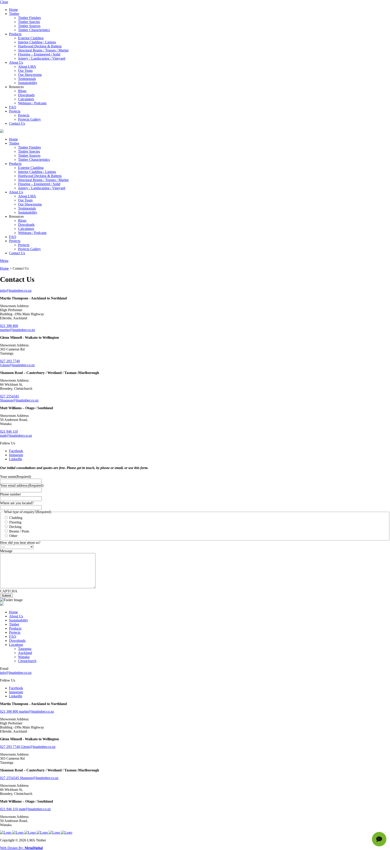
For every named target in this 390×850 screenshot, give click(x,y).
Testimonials (27, 79)
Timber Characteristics (34, 30)
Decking (15, 527)
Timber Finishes (29, 18)
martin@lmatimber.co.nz (17, 330)
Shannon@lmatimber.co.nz (19, 400)
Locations (16, 645)
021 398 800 (9, 326)
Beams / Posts (19, 531)
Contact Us (17, 123)
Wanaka (24, 657)
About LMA (27, 66)
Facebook (16, 451)
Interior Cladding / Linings (37, 42)
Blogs (22, 91)
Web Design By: (21, 848)
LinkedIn (15, 459)
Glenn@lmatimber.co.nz (17, 365)
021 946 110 (9, 431)
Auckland (25, 653)
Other (13, 536)
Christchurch (27, 661)
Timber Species (29, 22)
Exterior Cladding (31, 38)
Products (15, 34)
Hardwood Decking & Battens (40, 46)
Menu (4, 261)
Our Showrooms (30, 75)
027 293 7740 (10, 361)
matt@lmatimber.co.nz (16, 435)
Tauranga (24, 649)
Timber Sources (29, 26)
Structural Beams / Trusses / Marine (43, 50)
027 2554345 (9, 396)
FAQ (12, 107)
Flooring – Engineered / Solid (39, 54)
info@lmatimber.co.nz (16, 290)
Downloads (26, 95)
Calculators (26, 99)
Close (4, 2)
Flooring (15, 522)
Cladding (15, 518)
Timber (14, 14)
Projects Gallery (29, 119)
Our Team (25, 70)
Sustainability (27, 83)
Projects (14, 111)
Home (13, 10)
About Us (16, 62)
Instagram (16, 455)
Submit (6, 595)
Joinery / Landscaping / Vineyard (41, 58)
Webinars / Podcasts (32, 103)
